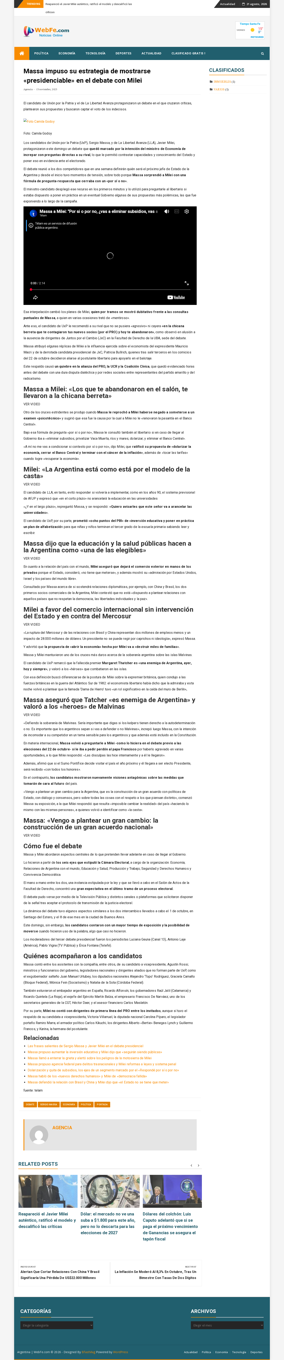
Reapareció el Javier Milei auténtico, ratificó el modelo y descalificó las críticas (47, 1212)
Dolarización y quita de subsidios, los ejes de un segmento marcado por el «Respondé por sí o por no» (103, 1062)
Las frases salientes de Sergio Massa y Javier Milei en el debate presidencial (85, 1038)
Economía (67, 45)
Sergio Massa (48, 1096)
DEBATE (30, 1096)
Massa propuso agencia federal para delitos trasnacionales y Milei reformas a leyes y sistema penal (102, 1056)
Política (41, 45)
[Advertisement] (159, 22)
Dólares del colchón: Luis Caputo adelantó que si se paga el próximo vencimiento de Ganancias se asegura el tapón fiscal (170, 1218)
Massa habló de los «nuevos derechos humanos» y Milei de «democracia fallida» (87, 1068)
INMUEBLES (222, 73)
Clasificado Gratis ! (188, 45)
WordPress (120, 1344)
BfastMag (88, 1344)
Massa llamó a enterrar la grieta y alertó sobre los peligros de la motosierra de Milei (90, 1050)
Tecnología (95, 45)
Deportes (124, 45)
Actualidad (227, 4)
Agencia (28, 81)
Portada (102, 1096)
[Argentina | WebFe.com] (21, 45)
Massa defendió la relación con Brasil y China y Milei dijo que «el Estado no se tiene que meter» (98, 1074)
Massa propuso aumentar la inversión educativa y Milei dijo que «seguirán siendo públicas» (95, 1044)
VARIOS (219, 81)
